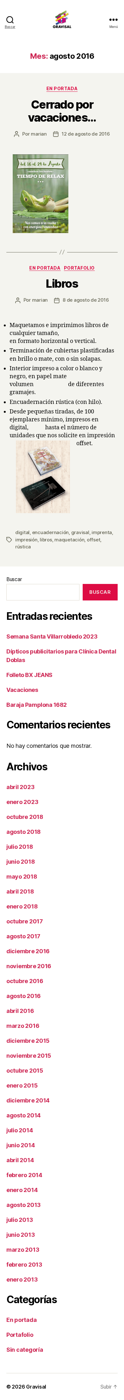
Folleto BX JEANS (29, 675)
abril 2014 (20, 1160)
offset (93, 540)
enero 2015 (22, 1085)
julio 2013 (19, 1219)
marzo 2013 (22, 1249)
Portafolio (79, 268)
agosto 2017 (23, 936)
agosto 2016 (23, 996)
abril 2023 (20, 787)
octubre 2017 (24, 921)
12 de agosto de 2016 (86, 134)
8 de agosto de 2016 (86, 300)
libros (46, 540)
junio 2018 (20, 861)
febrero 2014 (24, 1175)
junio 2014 (20, 1145)
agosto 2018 (23, 831)
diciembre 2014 (28, 1100)
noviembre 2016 (28, 966)
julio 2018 (19, 846)
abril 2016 (20, 1011)
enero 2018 (22, 906)
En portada (62, 88)
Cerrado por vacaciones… (62, 110)
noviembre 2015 (28, 1055)
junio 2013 (20, 1234)
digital (22, 532)
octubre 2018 (24, 817)
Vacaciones (22, 690)
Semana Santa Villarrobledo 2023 (51, 636)
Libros (62, 284)
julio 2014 (19, 1130)
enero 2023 (22, 802)
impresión (26, 540)
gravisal (80, 532)
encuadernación (50, 532)
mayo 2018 (21, 876)
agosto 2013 (23, 1205)
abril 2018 (20, 891)
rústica (23, 547)
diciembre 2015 (28, 1040)
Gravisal (36, 1386)
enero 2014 (22, 1190)
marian (38, 134)
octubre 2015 (24, 1070)
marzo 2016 (22, 1025)
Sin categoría (24, 1349)
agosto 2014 (23, 1115)
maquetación (69, 540)
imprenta (102, 532)
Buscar (14, 579)
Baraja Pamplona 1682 (36, 704)
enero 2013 (22, 1279)
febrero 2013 (24, 1264)
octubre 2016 (24, 981)
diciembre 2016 (28, 951)
